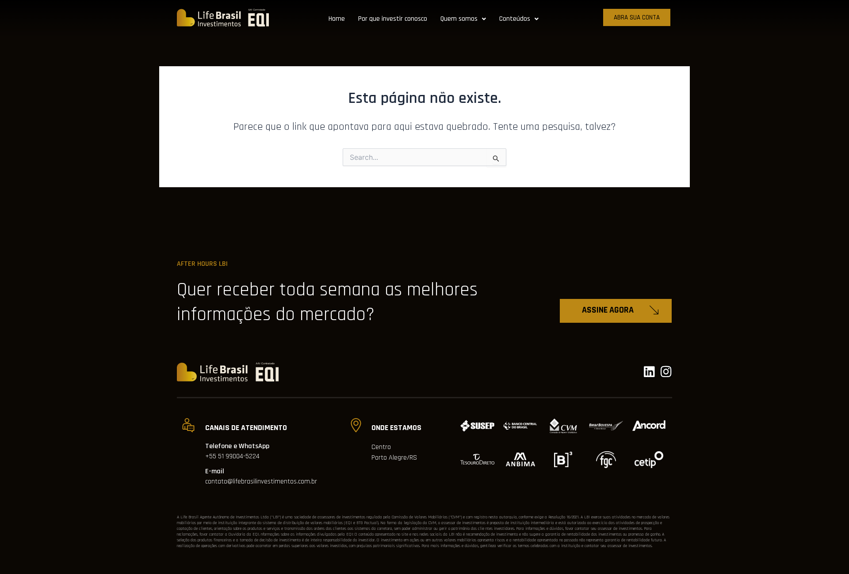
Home (337, 18)
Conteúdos (514, 18)
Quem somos (459, 18)
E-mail (214, 471)
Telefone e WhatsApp (237, 446)
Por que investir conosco (392, 18)
